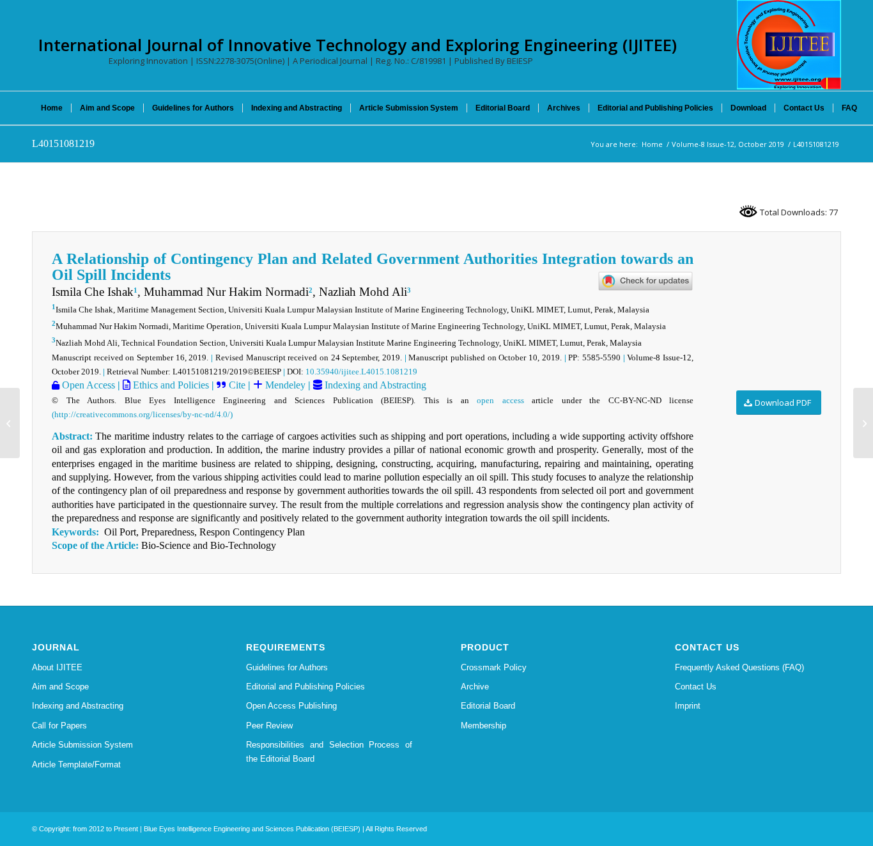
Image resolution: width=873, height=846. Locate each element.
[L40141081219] (10, 423)
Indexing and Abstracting (374, 385)
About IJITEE (57, 667)
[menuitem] (52, 108)
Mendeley (284, 385)
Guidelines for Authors (287, 667)
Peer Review (269, 725)
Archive (475, 686)
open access (500, 400)
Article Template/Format (76, 764)
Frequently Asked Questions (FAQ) (739, 667)
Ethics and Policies (169, 385)
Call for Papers (59, 725)
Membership (483, 725)
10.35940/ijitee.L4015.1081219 (361, 371)
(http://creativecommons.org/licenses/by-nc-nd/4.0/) (142, 414)
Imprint (687, 706)
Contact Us (695, 686)
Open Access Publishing (291, 706)
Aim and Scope (60, 686)
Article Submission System (82, 745)
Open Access (87, 385)
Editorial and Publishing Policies (305, 686)
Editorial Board (488, 706)
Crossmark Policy (494, 667)
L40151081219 (63, 143)
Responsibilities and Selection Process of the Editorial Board (329, 751)
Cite (237, 385)
